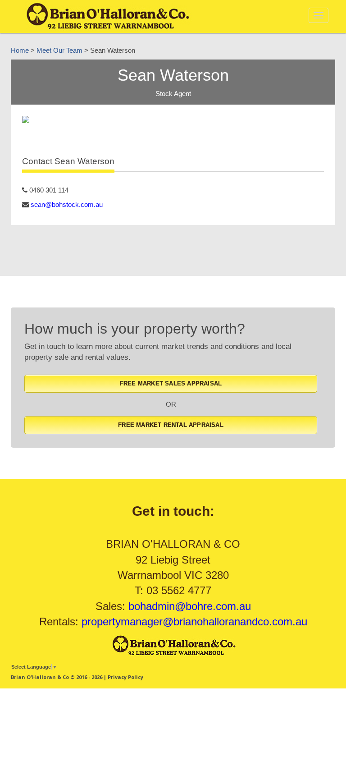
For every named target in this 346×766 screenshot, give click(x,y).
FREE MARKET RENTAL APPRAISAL (170, 425)
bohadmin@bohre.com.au (189, 606)
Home (20, 50)
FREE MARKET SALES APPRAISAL (171, 383)
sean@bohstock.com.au (67, 204)
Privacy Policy (125, 677)
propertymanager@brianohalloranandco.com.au (194, 621)
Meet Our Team (59, 50)
